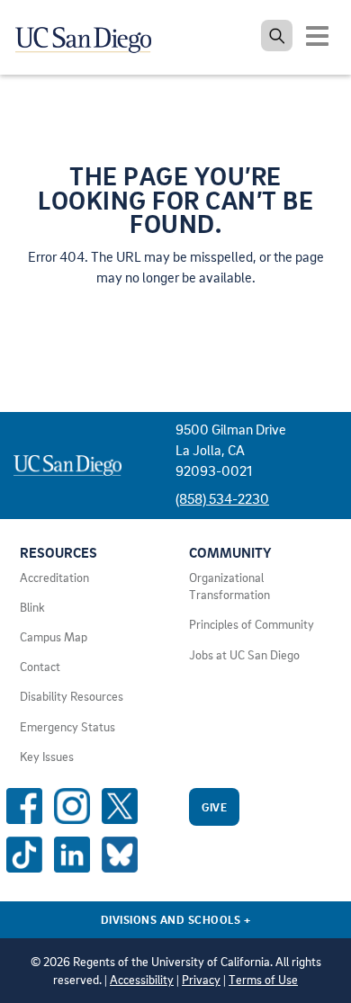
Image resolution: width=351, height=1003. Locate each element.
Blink (32, 607)
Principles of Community (251, 624)
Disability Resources (71, 696)
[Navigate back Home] (90, 36)
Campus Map (53, 637)
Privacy (201, 979)
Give (214, 807)
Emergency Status (67, 727)
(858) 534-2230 (222, 498)
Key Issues (47, 756)
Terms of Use (263, 979)
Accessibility (142, 979)
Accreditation (54, 577)
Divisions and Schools (176, 919)
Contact (40, 666)
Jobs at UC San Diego (244, 655)
